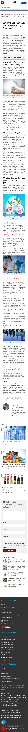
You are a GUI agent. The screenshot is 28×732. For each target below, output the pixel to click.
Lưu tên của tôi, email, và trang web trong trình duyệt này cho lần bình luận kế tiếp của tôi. (14, 545)
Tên (4, 522)
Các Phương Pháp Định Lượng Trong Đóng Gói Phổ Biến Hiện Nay (16, 561)
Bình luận (6, 510)
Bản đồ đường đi (8, 620)
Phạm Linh (17, 30)
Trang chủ (3, 14)
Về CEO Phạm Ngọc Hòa (7, 607)
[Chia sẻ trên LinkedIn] (21, 398)
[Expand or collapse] (23, 57)
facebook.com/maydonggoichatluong (12, 717)
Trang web (5, 536)
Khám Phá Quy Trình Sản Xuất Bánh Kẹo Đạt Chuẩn (14, 464)
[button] (2, 2)
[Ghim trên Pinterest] (18, 398)
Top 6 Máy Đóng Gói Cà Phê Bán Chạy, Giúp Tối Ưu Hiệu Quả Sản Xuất (15, 574)
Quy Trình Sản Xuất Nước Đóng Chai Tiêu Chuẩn (13, 441)
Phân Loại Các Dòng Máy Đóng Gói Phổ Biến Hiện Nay (16, 579)
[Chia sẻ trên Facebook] (10, 398)
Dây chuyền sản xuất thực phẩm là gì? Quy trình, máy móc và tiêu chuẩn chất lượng (16, 568)
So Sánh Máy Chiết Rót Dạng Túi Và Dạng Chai (16, 585)
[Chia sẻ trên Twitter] (12, 398)
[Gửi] (25, 7)
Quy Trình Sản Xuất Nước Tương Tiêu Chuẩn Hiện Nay (13, 488)
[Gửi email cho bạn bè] (15, 398)
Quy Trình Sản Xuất (12, 14)
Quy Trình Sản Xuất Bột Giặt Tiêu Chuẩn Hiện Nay (13, 127)
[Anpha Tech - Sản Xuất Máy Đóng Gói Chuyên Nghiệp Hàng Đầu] (14, 2)
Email (4, 529)
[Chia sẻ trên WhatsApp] (7, 398)
